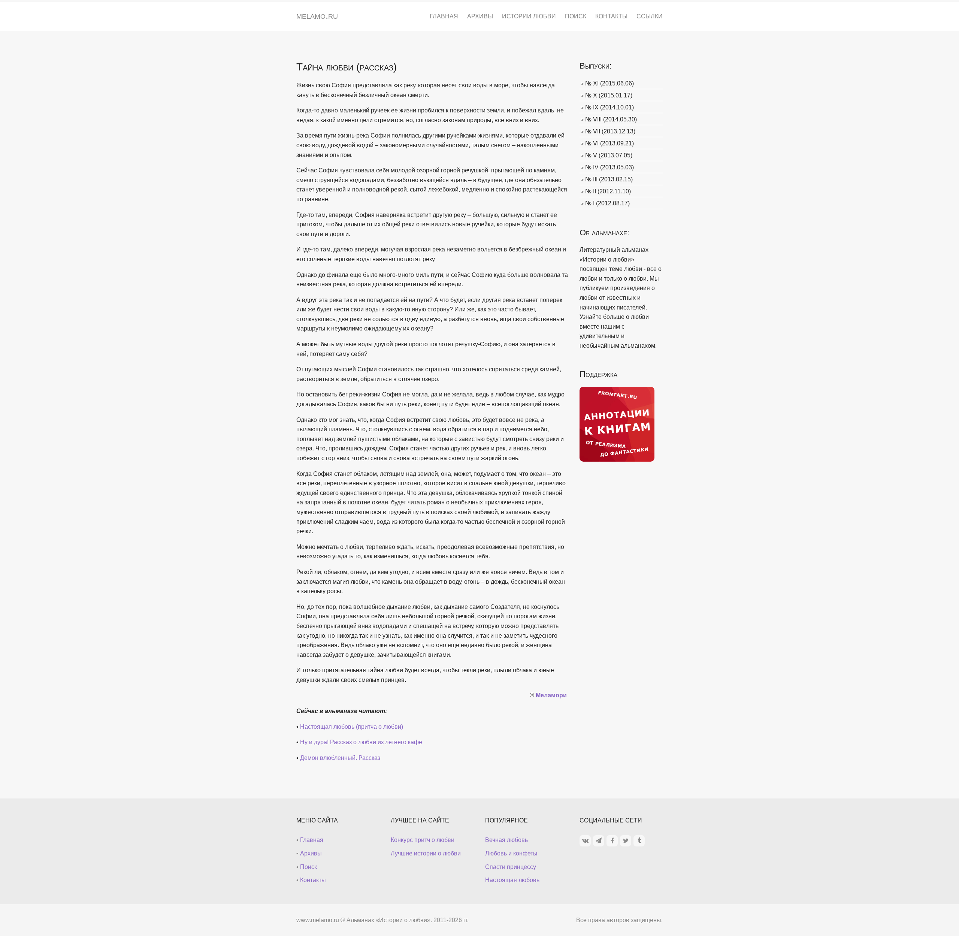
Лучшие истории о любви (426, 853)
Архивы (480, 16)
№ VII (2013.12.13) (610, 131)
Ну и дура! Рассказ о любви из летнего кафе (361, 742)
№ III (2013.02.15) (609, 179)
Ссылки (649, 16)
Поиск (575, 16)
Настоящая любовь (512, 880)
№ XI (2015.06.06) (609, 83)
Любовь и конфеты (511, 853)
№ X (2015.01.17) (608, 95)
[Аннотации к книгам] (617, 423)
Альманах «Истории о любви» (388, 920)
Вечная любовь (506, 840)
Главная (444, 16)
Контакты (611, 16)
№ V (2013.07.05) (608, 155)
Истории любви (529, 16)
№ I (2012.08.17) (607, 203)
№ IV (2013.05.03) (609, 167)
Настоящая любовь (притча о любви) (351, 727)
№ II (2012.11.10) (608, 191)
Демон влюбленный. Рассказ (340, 758)
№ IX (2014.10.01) (609, 107)
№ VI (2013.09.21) (609, 143)
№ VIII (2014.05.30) (611, 119)
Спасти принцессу (510, 867)
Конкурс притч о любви (422, 840)
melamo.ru (317, 15)
